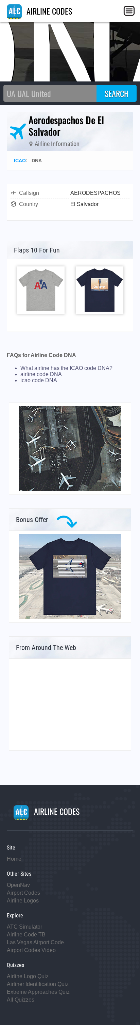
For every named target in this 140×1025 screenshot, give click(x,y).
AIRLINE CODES (48, 11)
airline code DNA (41, 374)
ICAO (20, 160)
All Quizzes (20, 1000)
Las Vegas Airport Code (35, 942)
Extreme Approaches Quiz (38, 992)
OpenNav (18, 885)
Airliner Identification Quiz (38, 984)
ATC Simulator (24, 927)
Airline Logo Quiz (28, 976)
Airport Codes (23, 893)
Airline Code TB (26, 934)
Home (14, 859)
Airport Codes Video (31, 950)
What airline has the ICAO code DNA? (66, 368)
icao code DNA (38, 380)
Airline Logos (23, 900)
